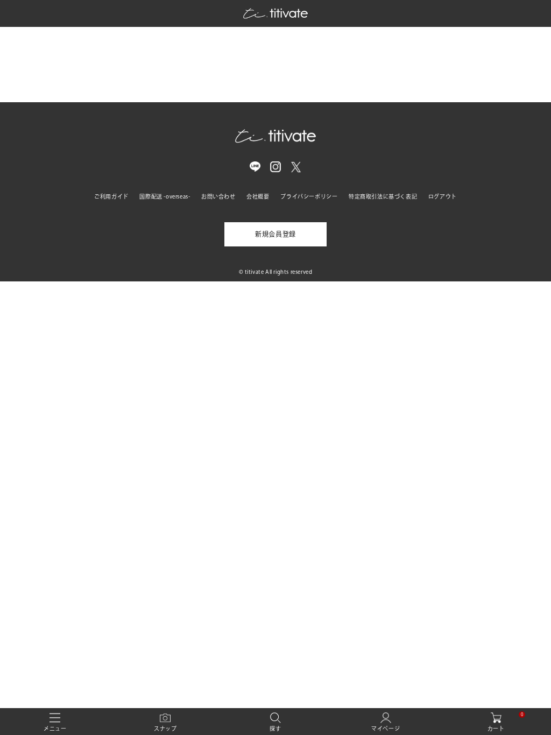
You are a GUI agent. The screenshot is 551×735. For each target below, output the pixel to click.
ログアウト (442, 196)
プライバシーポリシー (308, 196)
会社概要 (257, 196)
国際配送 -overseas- (164, 196)
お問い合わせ (218, 196)
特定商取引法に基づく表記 (383, 196)
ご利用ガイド (111, 196)
